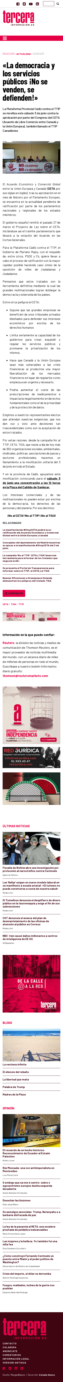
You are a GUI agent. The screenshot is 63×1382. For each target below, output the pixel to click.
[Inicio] (18, 17)
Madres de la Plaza (14, 1094)
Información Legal (16, 1358)
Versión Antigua (14, 1362)
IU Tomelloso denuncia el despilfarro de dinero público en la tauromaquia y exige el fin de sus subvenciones (31, 903)
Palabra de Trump (14, 1086)
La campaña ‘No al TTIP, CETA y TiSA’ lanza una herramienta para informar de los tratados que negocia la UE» (30, 558)
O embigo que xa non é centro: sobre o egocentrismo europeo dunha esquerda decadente (27, 1185)
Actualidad (23, 53)
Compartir (15, 593)
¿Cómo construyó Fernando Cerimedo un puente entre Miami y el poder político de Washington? (28, 1259)
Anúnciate (10, 1351)
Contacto (10, 1343)
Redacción (8, 53)
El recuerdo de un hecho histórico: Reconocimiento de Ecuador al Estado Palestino (26, 1153)
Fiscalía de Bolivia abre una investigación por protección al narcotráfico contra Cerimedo (31, 869)
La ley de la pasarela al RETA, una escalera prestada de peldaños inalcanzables (29, 1228)
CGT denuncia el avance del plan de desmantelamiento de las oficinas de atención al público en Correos (26, 921)
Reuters (8, 643)
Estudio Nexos (47, 1374)
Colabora (9, 1347)
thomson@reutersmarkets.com (25, 676)
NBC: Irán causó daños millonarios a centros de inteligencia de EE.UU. (30, 937)
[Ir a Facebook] (17, 4)
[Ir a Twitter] (24, 4)
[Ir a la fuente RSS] (37, 4)
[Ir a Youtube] (31, 4)
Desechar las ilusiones (16, 1200)
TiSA (13, 604)
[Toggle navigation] (5, 38)
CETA (5, 604)
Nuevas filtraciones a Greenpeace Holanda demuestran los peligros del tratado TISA (27, 579)
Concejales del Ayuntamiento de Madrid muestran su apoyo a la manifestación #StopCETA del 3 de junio (31, 545)
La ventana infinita (14, 1064)
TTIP (21, 604)
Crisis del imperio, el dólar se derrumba (27, 1273)
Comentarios (12, 1354)
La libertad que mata (16, 1079)
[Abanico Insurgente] (31, 794)
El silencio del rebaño (16, 1071)
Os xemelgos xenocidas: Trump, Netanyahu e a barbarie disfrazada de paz (31, 1213)
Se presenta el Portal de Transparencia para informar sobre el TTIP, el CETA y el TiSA (28, 569)
